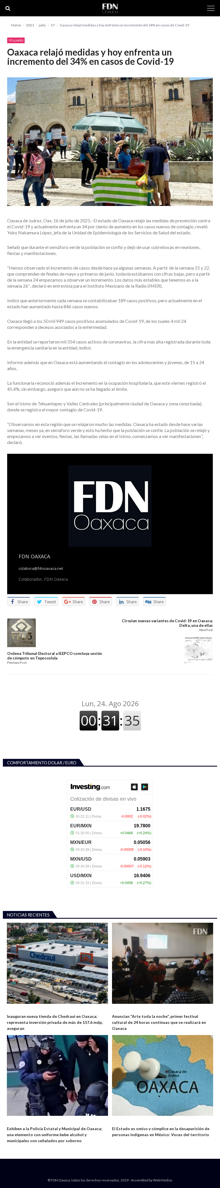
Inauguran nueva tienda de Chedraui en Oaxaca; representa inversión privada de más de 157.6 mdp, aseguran (55, 1022)
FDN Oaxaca (34, 556)
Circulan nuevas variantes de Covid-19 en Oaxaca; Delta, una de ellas (167, 623)
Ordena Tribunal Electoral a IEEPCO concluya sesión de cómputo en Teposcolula (54, 655)
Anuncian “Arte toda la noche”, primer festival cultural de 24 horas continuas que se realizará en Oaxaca (159, 1022)
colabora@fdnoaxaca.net (41, 568)
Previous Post (16, 662)
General (14, 1008)
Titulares (16, 40)
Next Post (206, 630)
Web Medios (162, 1180)
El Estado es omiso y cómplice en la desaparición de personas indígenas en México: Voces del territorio (160, 1131)
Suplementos (124, 1008)
